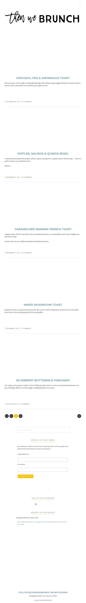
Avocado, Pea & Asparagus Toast (43, 78)
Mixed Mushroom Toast (43, 304)
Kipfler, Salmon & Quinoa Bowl (43, 153)
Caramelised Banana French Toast (43, 229)
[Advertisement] (36, 554)
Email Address (23, 454)
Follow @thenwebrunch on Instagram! (43, 592)
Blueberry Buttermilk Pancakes (43, 380)
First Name (21, 464)
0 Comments (27, 101)
